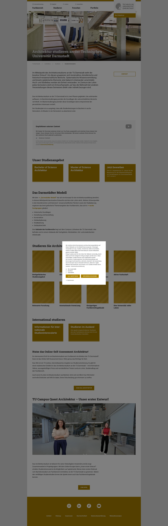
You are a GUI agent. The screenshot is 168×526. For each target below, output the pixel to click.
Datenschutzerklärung (78, 266)
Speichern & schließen (90, 276)
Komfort (70, 271)
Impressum (70, 280)
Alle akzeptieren (73, 276)
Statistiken (71, 272)
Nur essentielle (72, 269)
